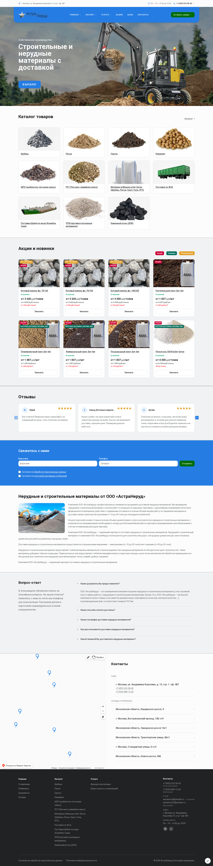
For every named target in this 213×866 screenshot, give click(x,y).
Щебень (58, 784)
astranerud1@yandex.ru (175, 804)
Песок (57, 788)
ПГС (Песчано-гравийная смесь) (70, 809)
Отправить (187, 463)
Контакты (143, 15)
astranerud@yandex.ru (178, 799)
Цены (130, 15)
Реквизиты (23, 788)
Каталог (90, 15)
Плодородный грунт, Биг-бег (125, 352)
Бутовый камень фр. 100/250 (125, 291)
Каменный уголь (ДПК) (66, 845)
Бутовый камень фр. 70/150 (79, 291)
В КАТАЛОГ (30, 84)
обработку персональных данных (50, 472)
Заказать (39, 311)
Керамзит (59, 797)
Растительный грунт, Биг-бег (170, 291)
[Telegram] (165, 828)
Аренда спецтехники (101, 784)
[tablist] (175, 253)
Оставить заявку (181, 15)
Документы (24, 793)
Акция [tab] (159, 253)
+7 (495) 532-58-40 (124, 688)
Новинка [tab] (171, 253)
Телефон (103, 458)
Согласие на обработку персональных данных (40, 860)
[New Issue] (208, 861)
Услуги (105, 15)
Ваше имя (23, 458)
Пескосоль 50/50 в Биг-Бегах (170, 352)
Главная (74, 15)
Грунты (58, 793)
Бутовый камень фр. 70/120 (34, 291)
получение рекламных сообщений (50, 476)
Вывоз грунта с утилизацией (104, 788)
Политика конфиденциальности (81, 860)
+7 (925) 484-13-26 (124, 692)
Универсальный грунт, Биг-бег (80, 352)
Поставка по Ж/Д (63, 825)
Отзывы (22, 797)
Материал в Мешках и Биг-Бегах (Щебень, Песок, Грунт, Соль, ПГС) (70, 817)
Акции (119, 15)
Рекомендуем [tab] (187, 253)
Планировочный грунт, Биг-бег (36, 352)
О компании (24, 784)
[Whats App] (171, 828)
